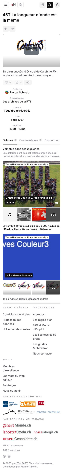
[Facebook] (4, 456)
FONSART (22, 463)
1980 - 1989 (17, 128)
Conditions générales (16, 314)
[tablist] (31, 140)
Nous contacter (43, 353)
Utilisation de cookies (16, 329)
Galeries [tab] (9, 140)
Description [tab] (52, 140)
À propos (39, 314)
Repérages (9, 385)
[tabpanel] (31, 224)
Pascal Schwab (19, 92)
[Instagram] (9, 456)
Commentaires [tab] (30, 140)
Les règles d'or (42, 319)
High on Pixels (28, 466)
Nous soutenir (12, 390)
